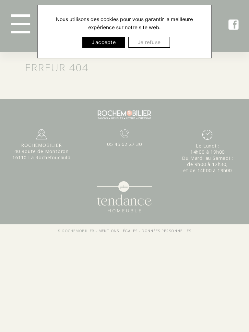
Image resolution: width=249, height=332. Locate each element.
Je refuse (149, 42)
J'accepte (104, 42)
